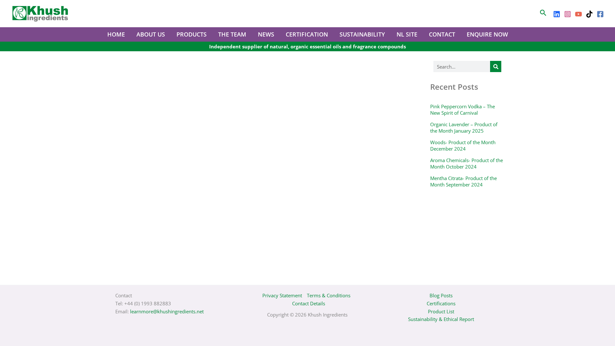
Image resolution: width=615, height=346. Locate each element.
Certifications (441, 303)
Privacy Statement (282, 295)
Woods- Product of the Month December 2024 (463, 145)
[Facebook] (600, 14)
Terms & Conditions (328, 295)
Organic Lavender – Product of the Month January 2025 (463, 127)
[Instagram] (567, 14)
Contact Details (308, 303)
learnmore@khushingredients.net (167, 311)
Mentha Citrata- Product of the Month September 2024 (463, 181)
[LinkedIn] (556, 14)
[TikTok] (589, 14)
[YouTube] (578, 14)
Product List (441, 311)
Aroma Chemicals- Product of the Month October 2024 (466, 163)
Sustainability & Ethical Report (441, 319)
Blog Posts (441, 295)
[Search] (495, 66)
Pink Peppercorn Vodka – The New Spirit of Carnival (462, 109)
